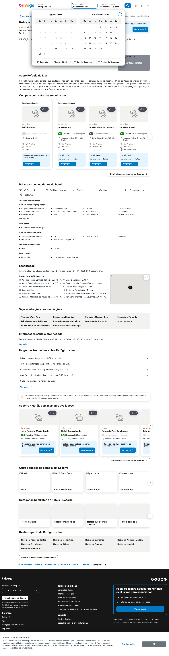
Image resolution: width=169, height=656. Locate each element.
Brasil (63, 565)
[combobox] (54, 5)
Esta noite (44, 62)
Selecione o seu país (11, 585)
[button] (53, 6)
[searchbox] (54, 6)
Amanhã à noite (62, 62)
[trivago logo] (26, 5)
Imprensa (6, 628)
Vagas (4, 621)
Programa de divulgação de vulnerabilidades (77, 609)
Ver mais (22, 219)
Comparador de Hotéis (29, 565)
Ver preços (139, 29)
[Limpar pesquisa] (68, 5)
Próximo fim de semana (110, 62)
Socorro (85, 565)
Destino (40, 4)
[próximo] (119, 14)
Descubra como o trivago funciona (73, 623)
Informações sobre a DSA (69, 601)
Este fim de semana (84, 62)
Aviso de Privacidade (67, 597)
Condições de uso (65, 590)
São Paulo (73, 565)
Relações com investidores (13, 625)
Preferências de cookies (68, 605)
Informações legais (66, 594)
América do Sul (50, 565)
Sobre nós (6, 617)
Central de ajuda (65, 619)
